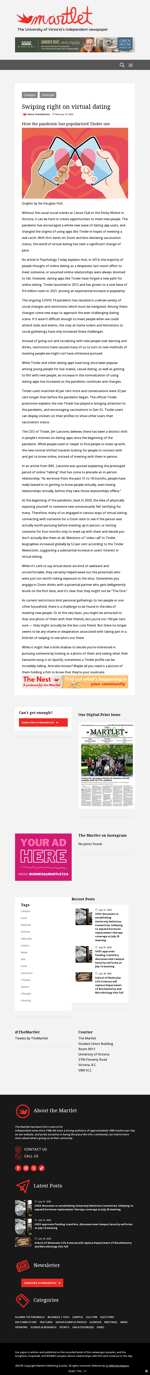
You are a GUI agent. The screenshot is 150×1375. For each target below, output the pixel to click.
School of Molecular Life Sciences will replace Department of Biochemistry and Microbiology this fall (109, 985)
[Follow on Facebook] (18, 1168)
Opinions (21, 1327)
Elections (107, 1317)
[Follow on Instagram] (26, 1168)
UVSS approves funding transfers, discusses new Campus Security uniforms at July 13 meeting (109, 959)
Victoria (25, 931)
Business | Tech (58, 1317)
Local (24, 918)
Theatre (26, 980)
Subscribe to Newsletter (38, 722)
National (26, 924)
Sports (25, 986)
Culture (91, 1317)
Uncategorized (83, 1327)
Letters (25, 945)
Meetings (110, 1322)
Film (23, 959)
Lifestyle (48, 95)
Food (24, 966)
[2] (75, 687)
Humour (95, 1322)
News (24, 952)
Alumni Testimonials (30, 1317)
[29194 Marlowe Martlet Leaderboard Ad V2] (75, 51)
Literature (27, 973)
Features (46, 1322)
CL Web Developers (117, 1365)
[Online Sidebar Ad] (43, 879)
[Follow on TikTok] (41, 1168)
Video (100, 1327)
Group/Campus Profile (71, 1322)
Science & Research (43, 1327)
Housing (26, 1000)
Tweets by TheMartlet (31, 1038)
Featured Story (26, 1322)
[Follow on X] (34, 1168)
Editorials (26, 938)
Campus (30, 95)
